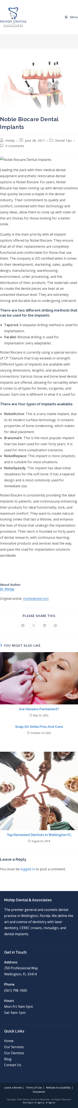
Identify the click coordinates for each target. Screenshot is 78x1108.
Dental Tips (63, 140)
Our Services (14, 1047)
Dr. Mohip (7, 589)
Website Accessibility (58, 1087)
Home (9, 1041)
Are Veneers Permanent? (39, 709)
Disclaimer (39, 1092)
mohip (10, 140)
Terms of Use (34, 1087)
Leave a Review (13, 1087)
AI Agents (50, 1102)
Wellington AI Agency (33, 1102)
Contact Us (12, 1065)
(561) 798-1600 (15, 990)
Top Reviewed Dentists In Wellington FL (39, 835)
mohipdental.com (36, 598)
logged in (27, 869)
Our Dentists (14, 1053)
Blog (7, 1059)
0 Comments (15, 146)
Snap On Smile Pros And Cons (39, 727)
